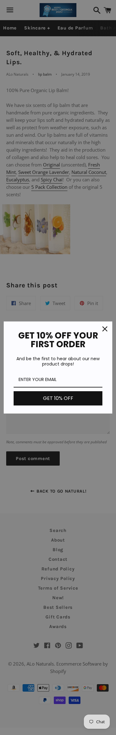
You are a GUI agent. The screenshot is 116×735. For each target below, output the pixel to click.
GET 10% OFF (58, 398)
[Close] (104, 328)
